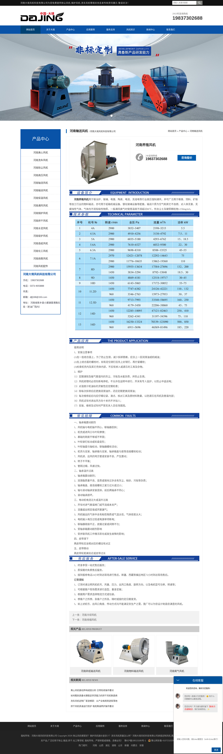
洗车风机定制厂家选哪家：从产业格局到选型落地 (94, 701)
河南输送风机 (40, 190)
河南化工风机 (40, 251)
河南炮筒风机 (40, 258)
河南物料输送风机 (134, 671)
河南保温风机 (40, 198)
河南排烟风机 (89, 619)
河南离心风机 (40, 152)
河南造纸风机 (40, 243)
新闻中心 (145, 726)
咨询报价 (186, 157)
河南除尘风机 (40, 167)
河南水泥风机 (40, 228)
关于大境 (54, 726)
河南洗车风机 (40, 160)
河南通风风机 (40, 205)
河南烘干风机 (40, 220)
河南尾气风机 (177, 671)
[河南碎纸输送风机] (91, 651)
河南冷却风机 (89, 615)
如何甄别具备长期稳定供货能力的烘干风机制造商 (94, 695)
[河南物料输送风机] (134, 651)
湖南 (114, 745)
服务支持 (123, 726)
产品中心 (183, 131)
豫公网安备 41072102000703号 (166, 740)
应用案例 (100, 726)
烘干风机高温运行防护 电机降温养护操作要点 (92, 706)
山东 (120, 745)
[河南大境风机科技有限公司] (42, 22)
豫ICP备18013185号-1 (135, 740)
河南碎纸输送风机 (90, 671)
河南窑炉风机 (40, 236)
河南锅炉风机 (40, 213)
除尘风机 (66, 3)
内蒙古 (134, 745)
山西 (101, 745)
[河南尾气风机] (177, 651)
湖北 (107, 745)
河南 (95, 745)
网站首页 (172, 131)
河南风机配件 (40, 266)
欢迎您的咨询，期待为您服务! (198, 688)
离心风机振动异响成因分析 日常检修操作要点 (92, 690)
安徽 (141, 745)
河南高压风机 (40, 175)
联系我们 (168, 726)
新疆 (127, 745)
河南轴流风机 (40, 183)
